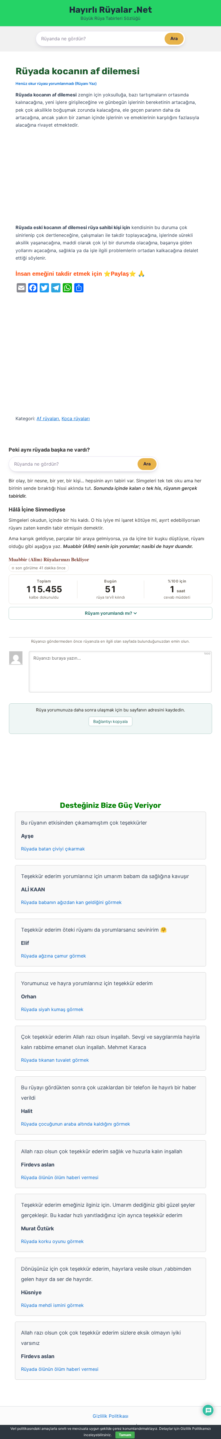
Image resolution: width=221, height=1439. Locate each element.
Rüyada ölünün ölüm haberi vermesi (59, 1177)
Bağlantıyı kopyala (110, 721)
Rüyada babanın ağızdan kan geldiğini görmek (71, 902)
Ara (174, 38)
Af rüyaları (48, 418)
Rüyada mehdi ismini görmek (52, 1305)
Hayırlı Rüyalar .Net (110, 10)
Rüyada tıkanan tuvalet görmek (55, 1060)
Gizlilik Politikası (110, 1416)
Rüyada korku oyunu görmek (52, 1241)
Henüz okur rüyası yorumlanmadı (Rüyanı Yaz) (56, 83)
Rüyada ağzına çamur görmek (53, 956)
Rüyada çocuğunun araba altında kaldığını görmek (75, 1124)
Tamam (125, 1435)
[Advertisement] (110, 176)
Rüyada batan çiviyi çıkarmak (53, 849)
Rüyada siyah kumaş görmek (52, 1009)
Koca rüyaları (76, 418)
